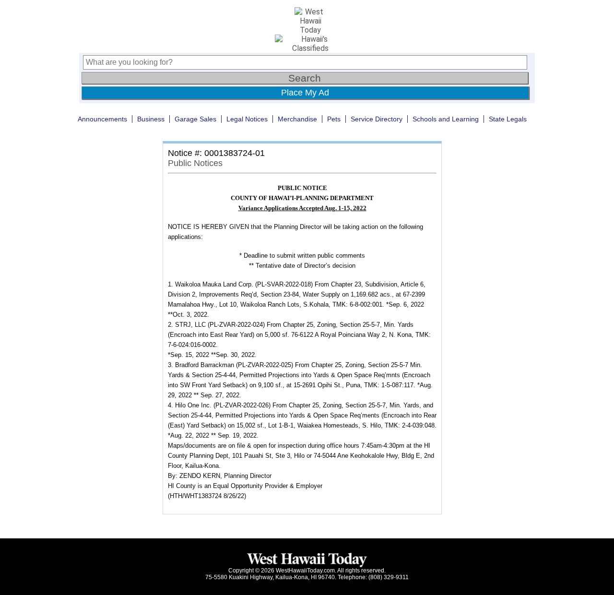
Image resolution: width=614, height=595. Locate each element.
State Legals (508, 119)
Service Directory (376, 119)
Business (151, 119)
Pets (334, 119)
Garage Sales (195, 119)
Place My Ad (305, 92)
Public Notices (195, 163)
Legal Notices (247, 119)
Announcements (102, 119)
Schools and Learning (446, 119)
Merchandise (297, 119)
